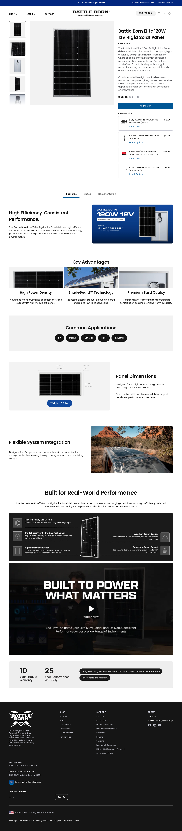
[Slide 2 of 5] (17, 48)
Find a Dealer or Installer (106, 728)
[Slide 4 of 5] (17, 84)
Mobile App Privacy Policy (61, 820)
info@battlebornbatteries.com (22, 771)
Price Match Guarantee (106, 745)
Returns (99, 737)
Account (100, 716)
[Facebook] (149, 725)
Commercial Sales (104, 753)
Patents (78, 820)
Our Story (152, 716)
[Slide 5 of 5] (17, 102)
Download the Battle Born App (28, 782)
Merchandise (65, 737)
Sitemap (12, 820)
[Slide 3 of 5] (17, 66)
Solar (62, 720)
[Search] (159, 13)
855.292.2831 (145, 13)
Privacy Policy (41, 820)
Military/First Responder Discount (110, 749)
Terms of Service (26, 820)
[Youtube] (160, 725)
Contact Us (101, 720)
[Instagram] (154, 725)
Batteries (63, 716)
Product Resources (104, 724)
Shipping (100, 741)
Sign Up (61, 797)
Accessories (65, 728)
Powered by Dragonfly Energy (160, 720)
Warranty (100, 733)
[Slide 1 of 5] (17, 29)
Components (65, 724)
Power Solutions (66, 733)
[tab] (71, 194)
